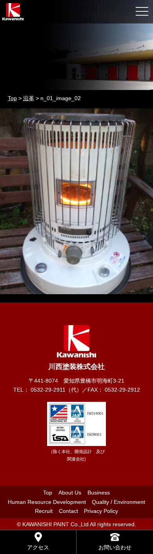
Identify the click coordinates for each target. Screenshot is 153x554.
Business (98, 492)
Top (47, 492)
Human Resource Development (47, 502)
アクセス (38, 547)
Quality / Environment (118, 502)
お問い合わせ (114, 547)
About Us (69, 492)
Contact (68, 511)
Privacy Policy (101, 511)
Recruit (44, 511)
